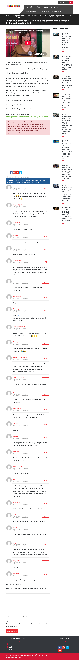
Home (8, 16)
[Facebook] (60, 648)
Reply (45, 188)
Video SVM (45, 11)
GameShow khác (32, 11)
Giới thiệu (29, 7)
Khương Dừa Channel (19, 16)
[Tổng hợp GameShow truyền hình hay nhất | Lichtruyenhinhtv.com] (13, 6)
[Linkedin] (67, 648)
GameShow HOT (50, 7)
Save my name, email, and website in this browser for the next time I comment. (26, 625)
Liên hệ (38, 7)
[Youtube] (60, 651)
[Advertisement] (28, 154)
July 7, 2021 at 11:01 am (20, 189)
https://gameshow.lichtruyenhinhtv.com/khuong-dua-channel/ (27, 117)
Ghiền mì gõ (57, 11)
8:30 (18, 315)
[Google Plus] (63, 648)
